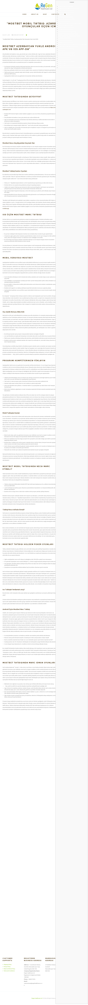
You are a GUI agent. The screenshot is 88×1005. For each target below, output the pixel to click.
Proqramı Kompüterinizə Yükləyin (66, 19)
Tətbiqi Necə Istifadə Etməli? (65, 25)
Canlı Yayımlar (61, 50)
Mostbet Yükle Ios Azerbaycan (66, 65)
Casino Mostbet (62, 63)
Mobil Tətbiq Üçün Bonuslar (65, 40)
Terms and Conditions (9, 970)
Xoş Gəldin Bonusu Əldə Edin (65, 17)
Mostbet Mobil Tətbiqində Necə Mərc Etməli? (69, 23)
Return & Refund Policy (9, 968)
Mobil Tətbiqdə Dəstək (64, 21)
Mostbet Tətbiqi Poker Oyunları (66, 27)
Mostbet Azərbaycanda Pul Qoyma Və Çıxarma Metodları (72, 44)
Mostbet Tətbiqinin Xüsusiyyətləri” (66, 61)
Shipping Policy (7, 964)
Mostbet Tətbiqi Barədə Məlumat (66, 53)
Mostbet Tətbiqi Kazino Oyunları (66, 10)
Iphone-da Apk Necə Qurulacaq (66, 48)
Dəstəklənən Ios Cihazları (64, 59)
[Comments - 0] (27, 35)
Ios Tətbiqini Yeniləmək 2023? (65, 29)
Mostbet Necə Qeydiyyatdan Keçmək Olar (68, 8)
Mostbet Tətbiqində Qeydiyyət (65, 6)
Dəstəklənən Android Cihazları (65, 42)
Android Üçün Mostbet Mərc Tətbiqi (67, 31)
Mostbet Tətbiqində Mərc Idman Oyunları (68, 34)
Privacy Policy (7, 966)
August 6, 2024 (6, 35)
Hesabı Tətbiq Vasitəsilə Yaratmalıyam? (68, 46)
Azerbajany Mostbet (18, 35)
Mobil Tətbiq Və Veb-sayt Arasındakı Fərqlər (69, 36)
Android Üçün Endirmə (64, 57)
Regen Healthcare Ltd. (37, 998)
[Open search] (65, 14)
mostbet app (6, 208)
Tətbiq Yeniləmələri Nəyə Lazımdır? (67, 55)
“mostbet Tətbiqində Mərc (64, 38)
